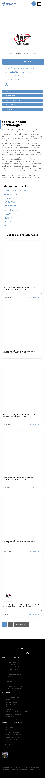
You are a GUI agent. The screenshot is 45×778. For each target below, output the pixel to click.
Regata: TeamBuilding (13, 716)
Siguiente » (21, 625)
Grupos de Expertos (15, 674)
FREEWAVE (9, 222)
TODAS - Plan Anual (12, 697)
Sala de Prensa (10, 742)
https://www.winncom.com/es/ (19, 68)
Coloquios (8, 707)
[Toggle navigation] (39, 4)
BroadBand (10, 95)
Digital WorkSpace (11, 739)
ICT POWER (9, 206)
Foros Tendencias (11, 704)
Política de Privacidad (16, 686)
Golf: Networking (11, 719)
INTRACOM (9, 202)
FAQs (9, 679)
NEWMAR (8, 214)
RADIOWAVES (11, 210)
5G (7, 91)
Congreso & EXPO (11, 699)
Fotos (9, 676)
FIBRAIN (8, 218)
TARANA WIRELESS (13, 194)
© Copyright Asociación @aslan (13, 767)
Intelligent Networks (12, 732)
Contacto (11, 681)
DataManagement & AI (13, 734)
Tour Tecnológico (11, 702)
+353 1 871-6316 (12, 76)
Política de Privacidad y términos (23, 770)
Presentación (12, 662)
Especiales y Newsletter (13, 714)
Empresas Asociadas (15, 667)
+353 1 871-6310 (12, 80)
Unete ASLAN (12, 664)
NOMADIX (9, 198)
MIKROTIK (9, 226)
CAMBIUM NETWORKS (15, 190)
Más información (35, 298)
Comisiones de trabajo (16, 672)
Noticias (7, 744)
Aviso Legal (12, 684)
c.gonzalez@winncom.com (18, 72)
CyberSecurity (10, 730)
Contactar (24, 62)
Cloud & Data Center (12, 737)
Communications (13, 100)
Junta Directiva (13, 669)
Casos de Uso (9, 727)
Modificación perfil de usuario (19, 688)
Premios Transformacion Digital (16, 712)
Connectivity (11, 104)
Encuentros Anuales (12, 709)
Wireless (9, 109)
